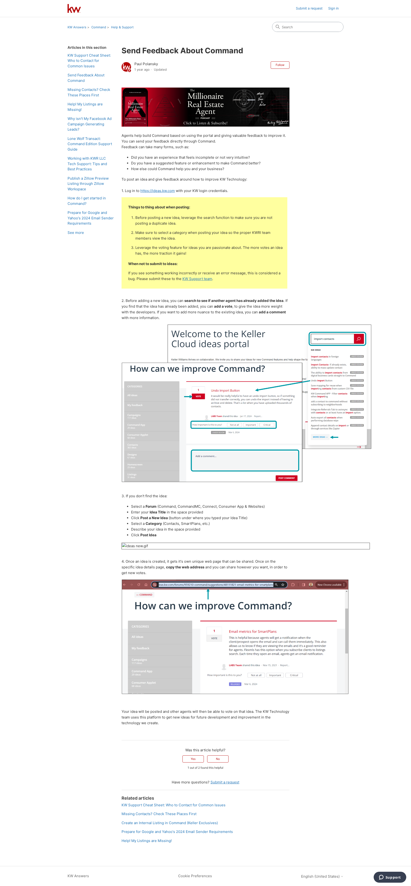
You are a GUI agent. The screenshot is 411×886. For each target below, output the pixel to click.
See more (76, 232)
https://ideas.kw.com (157, 190)
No (218, 759)
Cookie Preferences (195, 876)
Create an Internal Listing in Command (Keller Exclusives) (170, 823)
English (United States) (321, 876)
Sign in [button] (333, 8)
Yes (193, 759)
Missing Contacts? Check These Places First (89, 92)
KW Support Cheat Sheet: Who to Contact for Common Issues (89, 60)
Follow (280, 65)
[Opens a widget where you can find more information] (389, 878)
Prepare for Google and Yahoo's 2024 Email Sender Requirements (91, 218)
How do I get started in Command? (87, 201)
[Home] (74, 8)
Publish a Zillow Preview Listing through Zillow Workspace (88, 183)
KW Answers (77, 27)
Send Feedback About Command (86, 78)
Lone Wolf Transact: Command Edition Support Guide (90, 144)
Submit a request (309, 8)
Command (98, 27)
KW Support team (197, 278)
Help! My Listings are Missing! (85, 107)
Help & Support (122, 27)
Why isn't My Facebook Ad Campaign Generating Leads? (90, 124)
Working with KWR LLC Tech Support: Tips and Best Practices (87, 163)
